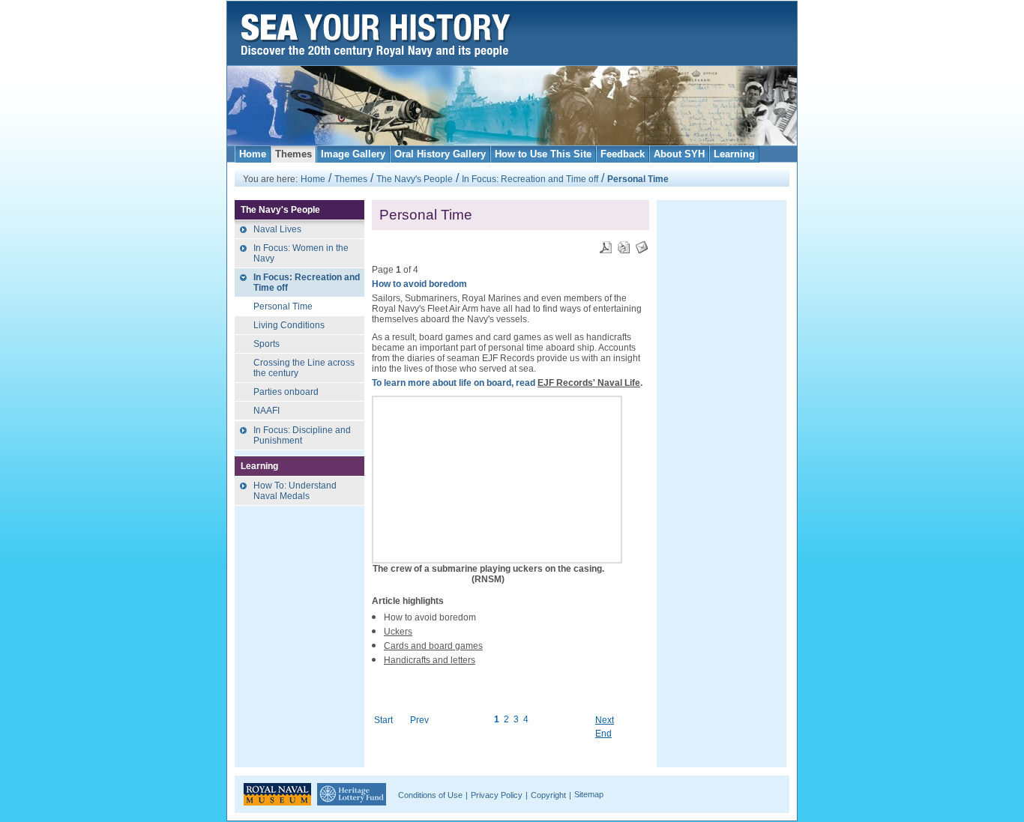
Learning (734, 154)
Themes (293, 154)
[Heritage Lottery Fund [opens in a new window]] (352, 793)
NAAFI (266, 410)
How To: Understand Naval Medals (295, 490)
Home (252, 154)
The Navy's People (414, 179)
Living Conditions (289, 325)
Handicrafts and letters (429, 660)
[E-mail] (642, 243)
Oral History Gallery (440, 154)
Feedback (622, 154)
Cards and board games (433, 646)
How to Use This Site (543, 154)
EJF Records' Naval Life (588, 383)
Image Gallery (353, 154)
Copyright (548, 795)
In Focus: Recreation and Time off (530, 179)
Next (604, 720)
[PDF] (606, 243)
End (603, 733)
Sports (266, 344)
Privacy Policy (496, 795)
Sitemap (588, 794)
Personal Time (283, 306)
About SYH (679, 154)
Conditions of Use (430, 795)
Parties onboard (286, 392)
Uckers (398, 631)
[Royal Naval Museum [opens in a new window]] (277, 793)
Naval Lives (277, 229)
